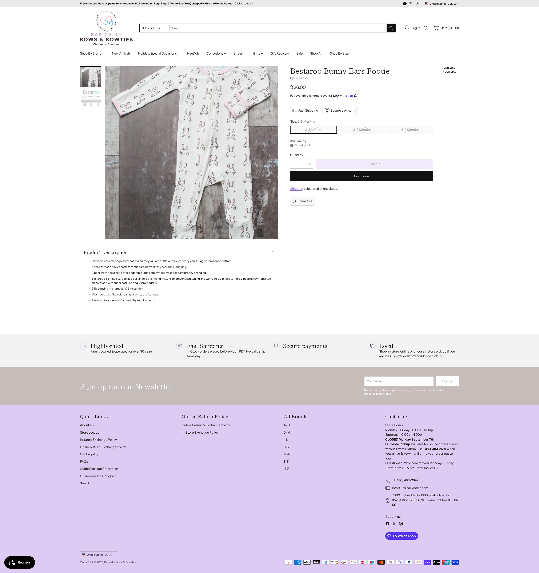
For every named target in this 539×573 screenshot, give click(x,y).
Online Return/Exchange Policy (103, 447)
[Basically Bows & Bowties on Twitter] (411, 4)
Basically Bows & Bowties (120, 562)
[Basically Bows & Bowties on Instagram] (417, 4)
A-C (287, 425)
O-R (287, 447)
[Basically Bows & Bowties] (106, 28)
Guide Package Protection (99, 469)
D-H (287, 432)
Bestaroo (301, 78)
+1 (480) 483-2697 (405, 480)
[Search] (391, 28)
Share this (305, 201)
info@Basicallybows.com (410, 488)
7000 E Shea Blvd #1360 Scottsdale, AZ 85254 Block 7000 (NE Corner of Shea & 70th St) (425, 500)
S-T (286, 461)
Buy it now (362, 176)
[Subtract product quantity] (294, 163)
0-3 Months (313, 130)
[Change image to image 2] (90, 100)
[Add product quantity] (309, 163)
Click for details (244, 3)
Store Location (90, 432)
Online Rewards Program (98, 476)
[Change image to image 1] (90, 76)
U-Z (286, 469)
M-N (287, 454)
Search (85, 483)
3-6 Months (362, 130)
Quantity (296, 155)
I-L (286, 440)
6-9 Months (410, 130)
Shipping (296, 189)
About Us (87, 425)
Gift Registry (89, 454)
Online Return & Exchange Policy (206, 425)
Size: (302, 121)
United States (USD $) (443, 3)
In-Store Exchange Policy (98, 440)
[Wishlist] (425, 28)
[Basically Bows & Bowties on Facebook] (405, 4)
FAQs (84, 461)
